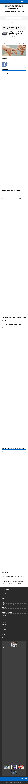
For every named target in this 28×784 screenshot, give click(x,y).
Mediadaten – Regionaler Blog (8, 604)
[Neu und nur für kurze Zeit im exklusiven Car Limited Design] (14, 767)
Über (3, 602)
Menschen (4, 624)
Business (4, 629)
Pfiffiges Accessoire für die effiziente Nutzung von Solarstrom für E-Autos (16, 33)
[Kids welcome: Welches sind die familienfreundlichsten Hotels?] (14, 644)
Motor (3, 632)
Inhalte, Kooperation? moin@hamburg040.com (14, 43)
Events (3, 634)
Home (3, 619)
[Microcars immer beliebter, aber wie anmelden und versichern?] (7, 767)
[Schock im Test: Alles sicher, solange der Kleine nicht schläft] (14, 772)
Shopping (4, 622)
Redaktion (4, 607)
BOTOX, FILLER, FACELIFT (8, 581)
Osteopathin (11, 576)
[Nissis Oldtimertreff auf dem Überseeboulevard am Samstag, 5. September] (21, 767)
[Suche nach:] (14, 18)
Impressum (4, 609)
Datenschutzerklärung (7, 612)
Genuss (3, 627)
